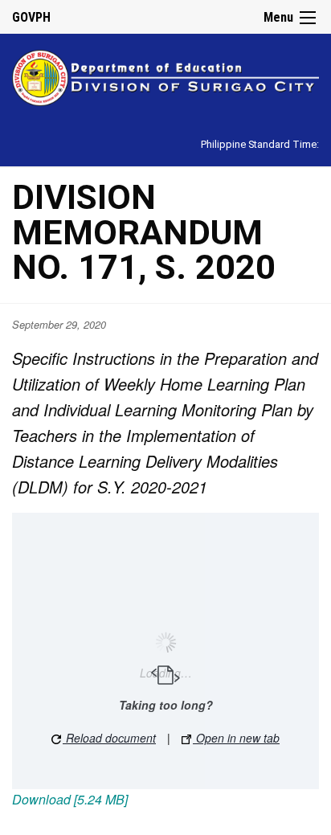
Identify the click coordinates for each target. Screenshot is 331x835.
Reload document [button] (109, 738)
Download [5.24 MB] (70, 799)
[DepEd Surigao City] (165, 75)
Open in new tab (236, 738)
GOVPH (31, 17)
